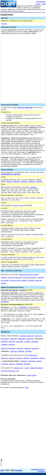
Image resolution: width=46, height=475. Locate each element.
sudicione (12, 358)
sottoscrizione (31, 375)
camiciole (16, 181)
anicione (39, 361)
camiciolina (38, 336)
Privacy (1, 463)
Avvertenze (41, 471)
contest (37, 4)
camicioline (5, 339)
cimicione (39, 181)
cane (15, 205)
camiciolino (21, 339)
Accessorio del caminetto (18, 280)
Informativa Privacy (37, 469)
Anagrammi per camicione (10, 174)
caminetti (4, 344)
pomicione (31, 361)
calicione (9, 181)
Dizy (2, 470)
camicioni (31, 181)
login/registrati (41, 1)
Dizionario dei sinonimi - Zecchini (13, 290)
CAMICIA (23, 307)
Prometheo (18, 470)
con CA (26, 368)
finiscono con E (13, 371)
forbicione (4, 358)
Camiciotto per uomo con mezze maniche (22, 277)
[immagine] (5, 302)
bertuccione (33, 355)
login (27, 387)
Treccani (4, 23)
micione (42, 358)
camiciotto (19, 341)
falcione (11, 364)
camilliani (27, 341)
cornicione (4, 364)
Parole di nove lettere (8, 348)
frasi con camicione (25, 107)
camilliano (34, 341)
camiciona (24, 181)
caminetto (11, 344)
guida (44, 4)
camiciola (23, 336)
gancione (27, 364)
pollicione (26, 358)
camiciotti (11, 341)
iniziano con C (18, 368)
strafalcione (19, 364)
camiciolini (13, 339)
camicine (33, 187)
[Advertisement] (23, 444)
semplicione (34, 358)
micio (21, 205)
